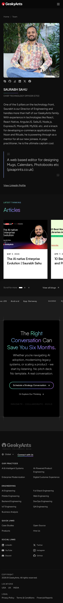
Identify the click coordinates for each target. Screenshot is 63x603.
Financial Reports (45, 598)
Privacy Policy (8, 598)
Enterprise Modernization (13, 477)
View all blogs (49, 287)
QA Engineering (40, 506)
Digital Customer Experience (46, 477)
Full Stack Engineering (43, 490)
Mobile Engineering (10, 496)
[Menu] (58, 4)
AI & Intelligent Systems (13, 468)
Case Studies (8, 525)
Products (6, 531)
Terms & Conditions (25, 598)
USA (4, 587)
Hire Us (36, 531)
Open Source (39, 525)
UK (9, 587)
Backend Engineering (11, 501)
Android (11, 301)
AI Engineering (8, 490)
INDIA (16, 587)
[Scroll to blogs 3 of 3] (29, 287)
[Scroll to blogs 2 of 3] (25, 287)
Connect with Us (25, 454)
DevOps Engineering (42, 501)
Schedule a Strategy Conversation (29, 385)
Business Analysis (10, 512)
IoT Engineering (9, 506)
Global (8, 454)
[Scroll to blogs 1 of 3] (20, 287)
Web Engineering (41, 496)
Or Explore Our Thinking (30, 394)
